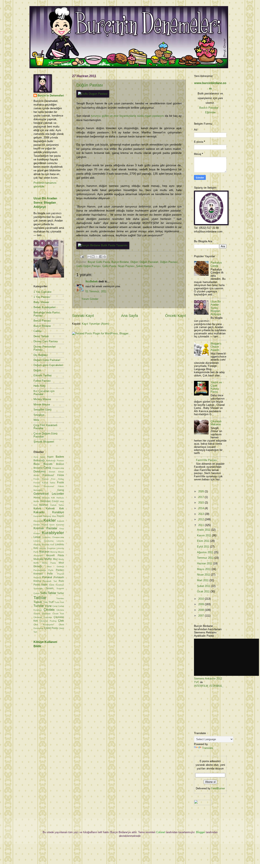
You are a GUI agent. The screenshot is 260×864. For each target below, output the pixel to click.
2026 (201, 491)
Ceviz (47, 467)
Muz (55, 559)
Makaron (44, 551)
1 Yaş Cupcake (42, 291)
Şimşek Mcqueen (44, 441)
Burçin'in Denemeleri (51, 95)
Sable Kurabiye (56, 585)
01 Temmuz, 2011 (96, 291)
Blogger (200, 832)
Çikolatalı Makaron (216, 423)
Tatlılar (40, 597)
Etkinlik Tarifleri (43, 375)
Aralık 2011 (204, 529)
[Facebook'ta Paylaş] (101, 257)
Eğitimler (210, 112)
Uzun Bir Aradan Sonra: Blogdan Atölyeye (45, 202)
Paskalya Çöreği (216, 264)
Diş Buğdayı (41, 354)
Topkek (38, 602)
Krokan (37, 533)
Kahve (37, 508)
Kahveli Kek (55, 508)
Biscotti (47, 463)
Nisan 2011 (204, 574)
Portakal (47, 577)
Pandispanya (40, 570)
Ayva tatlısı (39, 457)
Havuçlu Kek (48, 498)
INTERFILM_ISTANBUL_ (209, 685)
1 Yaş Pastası (42, 296)
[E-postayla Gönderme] (82, 256)
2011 (201, 525)
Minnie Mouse (42, 404)
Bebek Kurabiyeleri (45, 307)
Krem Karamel (57, 525)
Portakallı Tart (50, 581)
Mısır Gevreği (55, 566)
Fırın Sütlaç (57, 479)
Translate (207, 748)
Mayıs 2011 (204, 569)
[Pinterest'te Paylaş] (105, 257)
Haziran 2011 (205, 563)
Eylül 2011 (203, 546)
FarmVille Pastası (206, 460)
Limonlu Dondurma (44, 541)
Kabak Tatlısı (57, 505)
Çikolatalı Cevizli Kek (53, 613)
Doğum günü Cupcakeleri (48, 365)
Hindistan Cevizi (49, 501)
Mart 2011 (203, 580)
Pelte (50, 573)
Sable (44, 584)
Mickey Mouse (42, 399)
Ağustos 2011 (205, 552)
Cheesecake (58, 468)
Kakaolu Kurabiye (49, 512)
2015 (201, 502)
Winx (36, 419)
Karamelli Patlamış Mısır (45, 516)
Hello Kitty (40, 385)
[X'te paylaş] (97, 257)
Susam (49, 588)
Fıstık (60, 482)
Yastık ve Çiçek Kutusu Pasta (216, 387)
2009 (201, 604)
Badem (60, 456)
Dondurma (40, 471)
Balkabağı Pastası (55, 460)
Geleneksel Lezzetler (49, 493)
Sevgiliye (39, 414)
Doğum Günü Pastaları (47, 360)
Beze (37, 463)
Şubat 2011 (204, 586)
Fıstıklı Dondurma (44, 486)
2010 (201, 598)
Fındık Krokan (41, 479)
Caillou (37, 331)
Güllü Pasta (109, 266)
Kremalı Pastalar (45, 528)
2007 (201, 615)
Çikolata (49, 609)
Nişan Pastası (126, 266)
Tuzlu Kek (59, 602)
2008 (201, 609)
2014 (201, 508)
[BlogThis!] (93, 257)
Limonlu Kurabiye (47, 548)
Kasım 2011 (204, 535)
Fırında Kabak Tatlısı (44, 483)
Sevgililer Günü (42, 409)
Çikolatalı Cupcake (43, 617)
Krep (62, 528)
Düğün (134, 262)
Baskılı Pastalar (208, 107)
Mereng (53, 552)
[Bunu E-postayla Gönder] (89, 257)
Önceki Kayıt (175, 316)
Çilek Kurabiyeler (44, 624)
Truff (51, 602)
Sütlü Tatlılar (48, 593)
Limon (37, 537)
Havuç (37, 497)
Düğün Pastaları (149, 262)
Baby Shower (41, 302)
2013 (201, 513)
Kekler (49, 520)
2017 (201, 497)
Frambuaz (48, 475)
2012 (201, 519)
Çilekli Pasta (51, 628)
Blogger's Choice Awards (216, 346)
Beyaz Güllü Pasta (99, 262)
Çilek (61, 620)
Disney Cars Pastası (46, 341)
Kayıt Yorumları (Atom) (95, 323)
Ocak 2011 (203, 591)
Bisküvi (60, 464)
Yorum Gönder (89, 298)
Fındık (60, 475)
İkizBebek (92, 281)
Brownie (38, 468)
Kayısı (60, 516)
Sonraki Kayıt (83, 316)
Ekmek (52, 472)
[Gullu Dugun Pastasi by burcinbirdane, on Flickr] (92, 93)
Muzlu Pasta (49, 563)
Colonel (160, 832)
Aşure (50, 457)
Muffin (48, 559)
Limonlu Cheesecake (53, 537)
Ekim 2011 (203, 540)
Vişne (48, 605)
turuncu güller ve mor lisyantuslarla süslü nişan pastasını (127, 115)
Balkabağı (39, 460)
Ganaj (60, 490)
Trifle (45, 602)
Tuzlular (39, 605)
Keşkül (45, 525)
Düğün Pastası (89, 85)
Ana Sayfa (129, 316)
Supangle (38, 588)
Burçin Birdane (120, 262)
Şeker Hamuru (144, 266)
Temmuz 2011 (205, 557)
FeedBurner (218, 788)
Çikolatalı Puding (47, 621)
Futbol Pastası (42, 380)
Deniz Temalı (41, 336)
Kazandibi (38, 521)
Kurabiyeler (53, 532)
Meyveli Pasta (55, 555)
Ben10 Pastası (42, 320)
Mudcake (39, 559)
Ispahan (43, 505)
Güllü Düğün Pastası (88, 266)
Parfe (50, 570)
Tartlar (60, 593)
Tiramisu (60, 598)
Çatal (54, 606)
